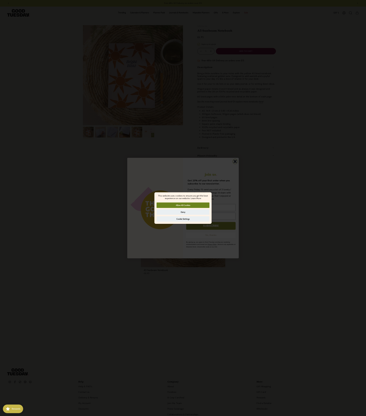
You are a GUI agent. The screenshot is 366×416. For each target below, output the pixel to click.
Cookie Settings (183, 219)
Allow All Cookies (183, 205)
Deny (183, 212)
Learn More (196, 198)
